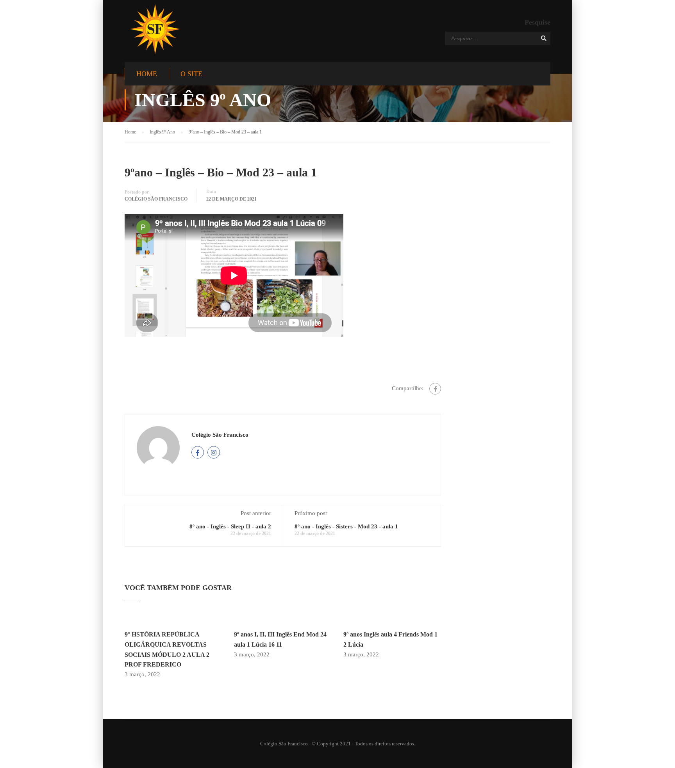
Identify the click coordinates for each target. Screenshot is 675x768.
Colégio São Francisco (156, 199)
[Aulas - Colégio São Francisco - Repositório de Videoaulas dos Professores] (155, 29)
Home (146, 74)
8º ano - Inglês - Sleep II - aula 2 (230, 526)
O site (191, 74)
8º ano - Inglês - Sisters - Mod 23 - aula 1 (346, 526)
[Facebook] (435, 389)
